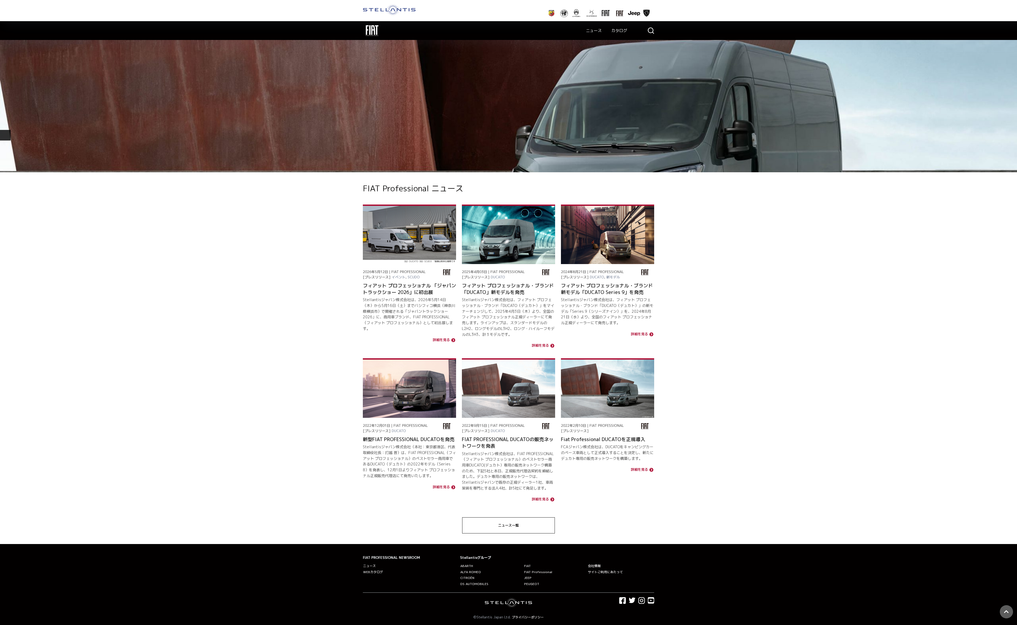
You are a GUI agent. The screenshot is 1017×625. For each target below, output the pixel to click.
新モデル (613, 277)
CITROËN (467, 578)
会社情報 (594, 566)
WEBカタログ (373, 572)
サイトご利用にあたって (605, 572)
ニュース (594, 30)
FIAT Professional (538, 572)
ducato (498, 277)
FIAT (527, 566)
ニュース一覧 (508, 525)
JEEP (528, 578)
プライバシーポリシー (528, 617)
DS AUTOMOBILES (474, 584)
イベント (398, 277)
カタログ (619, 30)
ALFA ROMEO (470, 572)
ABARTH (466, 566)
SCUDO (414, 277)
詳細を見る (441, 340)
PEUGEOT (531, 584)
